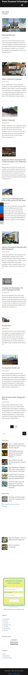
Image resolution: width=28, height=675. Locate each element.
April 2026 (5, 622)
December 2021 (6, 628)
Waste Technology (7, 657)
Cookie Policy (16, 673)
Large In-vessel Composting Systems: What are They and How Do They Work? (14, 199)
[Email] (2, 222)
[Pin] (2, 215)
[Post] (2, 219)
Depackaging (6, 655)
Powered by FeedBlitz (19, 604)
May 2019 (5, 630)
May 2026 (5, 621)
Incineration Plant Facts (8, 35)
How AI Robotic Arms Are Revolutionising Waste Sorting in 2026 (17, 462)
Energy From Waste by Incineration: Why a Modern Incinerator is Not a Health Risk (14, 160)
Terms (13, 606)
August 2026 (6, 619)
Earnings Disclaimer (14, 674)
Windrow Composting (8, 120)
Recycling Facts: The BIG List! (11, 368)
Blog (4, 654)
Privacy (16, 606)
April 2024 (5, 626)
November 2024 (7, 624)
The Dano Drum (6, 325)
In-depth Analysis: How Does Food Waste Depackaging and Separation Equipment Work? (16, 476)
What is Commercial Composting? (12, 79)
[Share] (2, 204)
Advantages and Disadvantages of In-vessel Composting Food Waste (12, 289)
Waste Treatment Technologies (15, 1)
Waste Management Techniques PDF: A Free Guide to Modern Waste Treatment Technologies (17, 469)
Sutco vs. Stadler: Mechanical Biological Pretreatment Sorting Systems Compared (17, 445)
